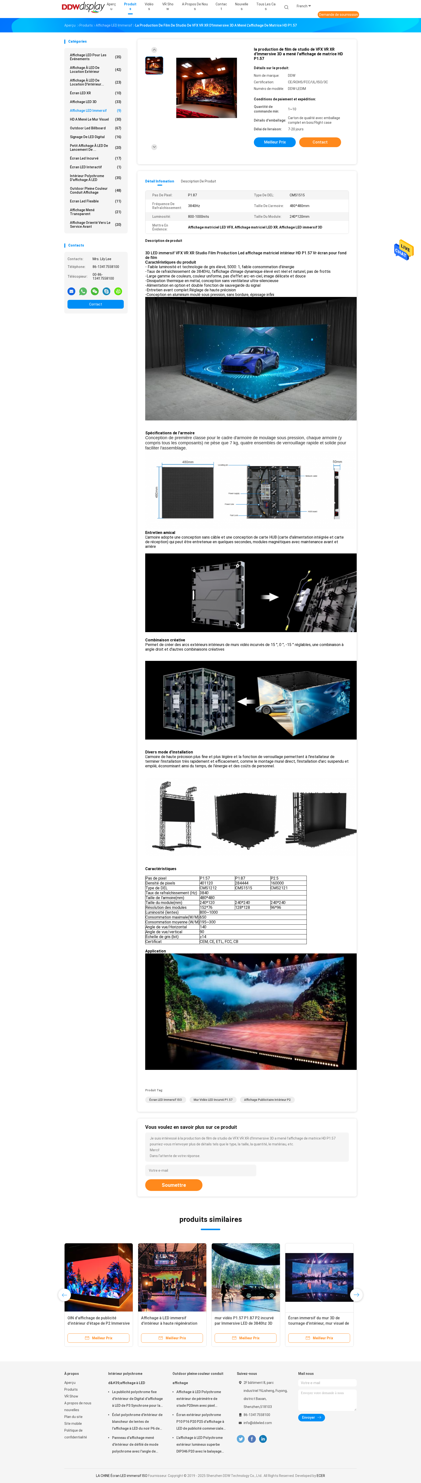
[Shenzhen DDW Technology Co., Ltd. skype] (106, 291)
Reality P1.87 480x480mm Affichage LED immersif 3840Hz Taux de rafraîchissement (254, 1323)
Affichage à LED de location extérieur (95, 70)
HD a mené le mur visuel (95, 119)
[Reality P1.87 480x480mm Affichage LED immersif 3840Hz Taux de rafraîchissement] (257, 1277)
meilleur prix (275, 142)
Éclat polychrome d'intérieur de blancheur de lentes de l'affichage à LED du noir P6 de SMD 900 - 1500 (137, 1422)
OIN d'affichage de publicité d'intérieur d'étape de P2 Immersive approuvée (336, 1323)
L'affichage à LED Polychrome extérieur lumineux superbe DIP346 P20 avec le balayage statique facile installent (199, 1445)
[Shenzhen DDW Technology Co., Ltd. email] (71, 291)
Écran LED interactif (95, 167)
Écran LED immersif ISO (165, 1100)
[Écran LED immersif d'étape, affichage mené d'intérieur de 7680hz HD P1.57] (184, 1277)
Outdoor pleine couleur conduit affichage (95, 190)
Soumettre (174, 1185)
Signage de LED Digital (95, 137)
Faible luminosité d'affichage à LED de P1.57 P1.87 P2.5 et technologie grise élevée (110, 1323)
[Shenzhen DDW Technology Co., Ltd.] (83, 7)
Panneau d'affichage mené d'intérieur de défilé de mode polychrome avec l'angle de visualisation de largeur (135, 1445)
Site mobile (73, 1424)
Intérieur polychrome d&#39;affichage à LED (126, 1378)
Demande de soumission (338, 15)
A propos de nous (77, 1403)
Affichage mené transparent (95, 212)
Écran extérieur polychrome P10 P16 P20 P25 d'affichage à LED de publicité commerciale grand (200, 1422)
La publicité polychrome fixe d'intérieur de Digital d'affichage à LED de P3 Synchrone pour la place (137, 1399)
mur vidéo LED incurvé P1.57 (213, 1100)
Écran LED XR (95, 93)
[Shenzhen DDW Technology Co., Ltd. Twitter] (241, 1439)
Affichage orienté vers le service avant (95, 224)
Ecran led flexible (95, 201)
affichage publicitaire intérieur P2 (267, 1100)
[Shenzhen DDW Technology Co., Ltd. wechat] (95, 291)
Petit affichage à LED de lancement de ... (95, 148)
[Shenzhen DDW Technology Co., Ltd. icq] (118, 291)
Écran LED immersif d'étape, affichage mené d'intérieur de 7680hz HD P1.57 (178, 1323)
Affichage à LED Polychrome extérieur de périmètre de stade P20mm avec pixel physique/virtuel (198, 1399)
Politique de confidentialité (75, 1433)
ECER (321, 1476)
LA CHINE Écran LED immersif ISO (121, 1476)
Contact (95, 304)
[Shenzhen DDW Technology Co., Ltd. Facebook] (252, 1439)
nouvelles (71, 1410)
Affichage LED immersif (95, 111)
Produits (71, 1389)
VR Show (71, 1396)
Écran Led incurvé (95, 158)
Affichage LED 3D (95, 102)
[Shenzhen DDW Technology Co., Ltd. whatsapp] (83, 291)
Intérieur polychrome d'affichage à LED (95, 178)
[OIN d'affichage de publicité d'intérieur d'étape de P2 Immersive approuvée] (336, 1277)
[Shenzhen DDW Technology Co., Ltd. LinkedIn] (263, 1439)
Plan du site (73, 1417)
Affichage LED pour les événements (95, 57)
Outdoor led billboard (95, 128)
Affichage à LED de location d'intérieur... (95, 82)
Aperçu (70, 1383)
